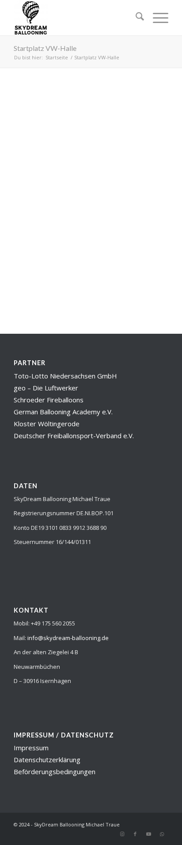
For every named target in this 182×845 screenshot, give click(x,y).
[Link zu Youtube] (148, 834)
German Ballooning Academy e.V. (63, 411)
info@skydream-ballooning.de (68, 638)
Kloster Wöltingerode (47, 423)
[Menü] (156, 17)
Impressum (31, 747)
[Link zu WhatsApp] (161, 834)
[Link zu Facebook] (135, 834)
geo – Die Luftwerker (46, 387)
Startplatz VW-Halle (45, 48)
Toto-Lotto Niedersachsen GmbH (65, 375)
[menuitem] (135, 17)
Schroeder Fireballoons (48, 399)
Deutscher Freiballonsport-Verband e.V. (74, 435)
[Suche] (135, 17)
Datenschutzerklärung (47, 759)
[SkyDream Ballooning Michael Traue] (75, 17)
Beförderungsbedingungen (54, 771)
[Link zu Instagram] (122, 834)
